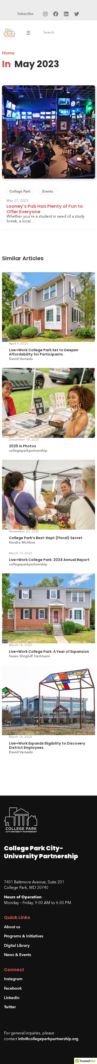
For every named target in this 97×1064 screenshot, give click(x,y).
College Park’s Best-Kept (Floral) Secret (46, 538)
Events (47, 191)
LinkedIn (11, 997)
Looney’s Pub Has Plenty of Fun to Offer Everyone (44, 208)
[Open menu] (28, 33)
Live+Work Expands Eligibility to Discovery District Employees (47, 745)
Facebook (13, 988)
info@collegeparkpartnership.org (48, 1038)
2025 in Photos (22, 446)
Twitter (10, 1007)
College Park (19, 191)
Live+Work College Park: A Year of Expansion (49, 652)
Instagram (13, 978)
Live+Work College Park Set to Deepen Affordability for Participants (43, 352)
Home (8, 53)
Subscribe (25, 13)
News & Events (17, 954)
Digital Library (17, 945)
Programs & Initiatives (23, 936)
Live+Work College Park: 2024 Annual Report (49, 560)
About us (12, 926)
